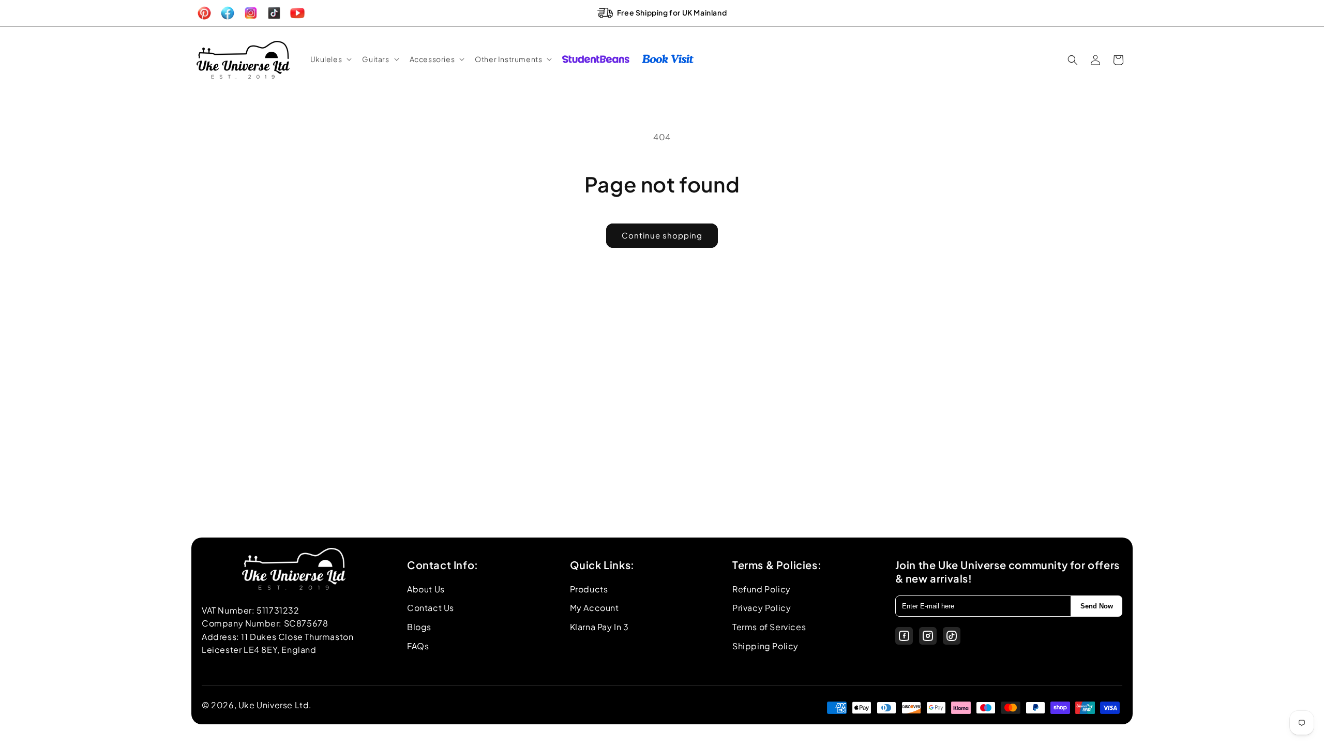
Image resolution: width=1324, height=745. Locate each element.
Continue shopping (662, 235)
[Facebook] (904, 636)
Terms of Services (769, 626)
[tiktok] (951, 636)
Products (589, 589)
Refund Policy (761, 589)
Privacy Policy (761, 607)
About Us (426, 589)
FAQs (418, 645)
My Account (594, 607)
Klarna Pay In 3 (599, 626)
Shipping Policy (765, 645)
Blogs (419, 626)
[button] (330, 59)
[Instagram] (928, 636)
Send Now (1096, 606)
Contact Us (430, 607)
